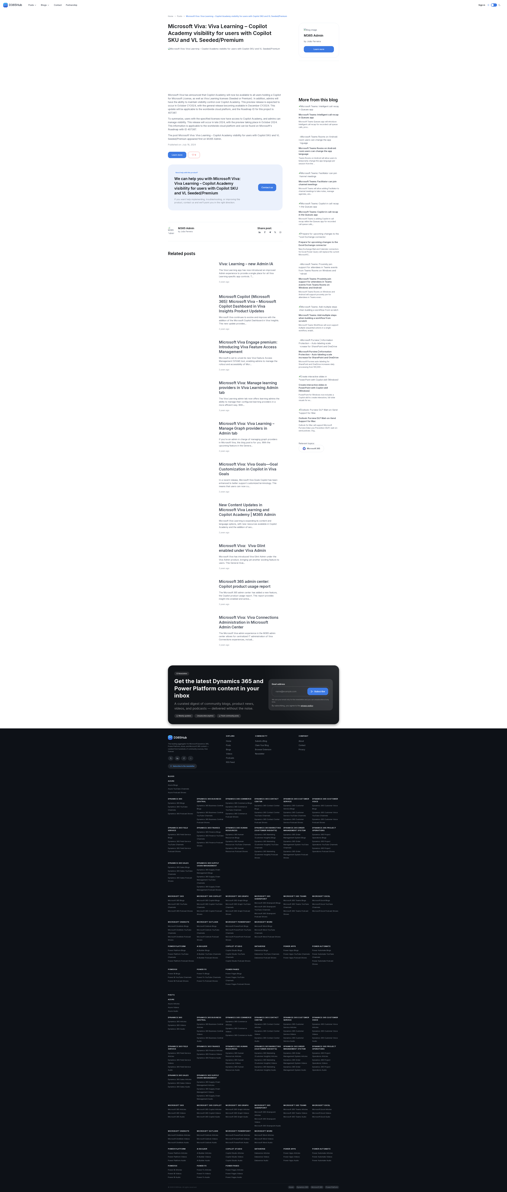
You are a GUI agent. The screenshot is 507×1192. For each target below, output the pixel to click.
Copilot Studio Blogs (234, 950)
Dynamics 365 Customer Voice (325, 800)
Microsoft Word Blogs (263, 926)
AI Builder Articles (204, 1153)
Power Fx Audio (203, 1177)
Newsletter (259, 754)
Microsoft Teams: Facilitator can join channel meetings (318, 183)
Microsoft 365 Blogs (176, 900)
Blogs (44, 5)
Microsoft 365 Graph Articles (238, 1109)
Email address (278, 684)
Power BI (172, 969)
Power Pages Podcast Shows (238, 984)
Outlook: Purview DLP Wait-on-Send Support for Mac (317, 419)
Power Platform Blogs (177, 950)
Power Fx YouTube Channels (209, 977)
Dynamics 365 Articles (177, 1021)
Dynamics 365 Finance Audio (209, 1058)
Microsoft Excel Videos (321, 1113)
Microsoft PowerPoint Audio (237, 1142)
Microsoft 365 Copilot (209, 896)
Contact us (267, 187)
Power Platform (177, 946)
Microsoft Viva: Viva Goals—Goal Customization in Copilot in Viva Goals (248, 469)
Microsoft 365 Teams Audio (294, 1117)
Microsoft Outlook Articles (207, 1135)
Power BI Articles (175, 1170)
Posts (31, 5)
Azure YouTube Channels (178, 789)
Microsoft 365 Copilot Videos (209, 1113)
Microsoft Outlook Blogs (207, 926)
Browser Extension (263, 749)
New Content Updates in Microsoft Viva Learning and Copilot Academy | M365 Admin (247, 510)
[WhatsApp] (280, 232)
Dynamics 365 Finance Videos (209, 1054)
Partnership (71, 5)
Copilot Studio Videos (234, 1157)
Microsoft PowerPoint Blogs (237, 926)
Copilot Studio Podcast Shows (238, 961)
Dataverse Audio (261, 1160)
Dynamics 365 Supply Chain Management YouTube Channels (208, 880)
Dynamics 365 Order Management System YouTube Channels (296, 844)
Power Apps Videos (291, 1157)
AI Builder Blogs (203, 950)
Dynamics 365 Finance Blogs (209, 832)
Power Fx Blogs (203, 973)
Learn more (177, 155)
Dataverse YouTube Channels (267, 954)
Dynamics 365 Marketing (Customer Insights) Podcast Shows (266, 854)
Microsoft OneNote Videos (179, 1139)
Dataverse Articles (262, 1153)
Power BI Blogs (174, 973)
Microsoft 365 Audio (176, 1117)
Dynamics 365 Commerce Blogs (239, 803)
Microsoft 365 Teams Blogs (294, 900)
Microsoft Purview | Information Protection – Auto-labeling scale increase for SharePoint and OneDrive (319, 354)
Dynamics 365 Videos (177, 1025)
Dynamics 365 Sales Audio (179, 1087)
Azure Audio (173, 1011)
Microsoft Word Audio (264, 1142)
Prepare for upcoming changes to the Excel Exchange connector (318, 243)
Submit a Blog (261, 741)
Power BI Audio (174, 1177)
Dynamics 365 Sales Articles (179, 1079)
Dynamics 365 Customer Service (296, 800)
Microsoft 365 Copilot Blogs (208, 900)
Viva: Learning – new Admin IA (246, 264)
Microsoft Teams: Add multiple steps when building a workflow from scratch (318, 318)
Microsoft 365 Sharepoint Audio (268, 1126)
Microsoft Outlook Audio (207, 1142)
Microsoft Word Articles (264, 1135)
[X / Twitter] (170, 758)
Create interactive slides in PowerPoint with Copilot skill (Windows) (313, 388)
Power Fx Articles (204, 1170)
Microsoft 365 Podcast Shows (180, 911)
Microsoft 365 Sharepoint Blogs (268, 903)
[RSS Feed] (190, 758)
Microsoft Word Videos (264, 1139)
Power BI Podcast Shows (178, 981)
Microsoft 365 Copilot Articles (209, 1109)
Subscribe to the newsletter (184, 766)
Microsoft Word (263, 922)
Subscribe (319, 691)
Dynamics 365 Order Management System (294, 829)
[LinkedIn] (259, 232)
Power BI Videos (174, 1173)
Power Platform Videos (177, 1157)
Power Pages (232, 969)
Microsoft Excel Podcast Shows (325, 911)
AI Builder (202, 946)
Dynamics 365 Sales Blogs (179, 867)
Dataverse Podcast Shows (265, 958)
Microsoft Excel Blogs (321, 900)
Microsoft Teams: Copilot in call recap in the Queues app (318, 213)
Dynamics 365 (175, 799)
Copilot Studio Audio (234, 1160)
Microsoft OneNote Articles (179, 1135)
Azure (171, 781)
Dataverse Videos (262, 1157)
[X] (275, 232)
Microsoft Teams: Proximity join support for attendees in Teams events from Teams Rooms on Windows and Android (315, 283)
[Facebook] (265, 232)
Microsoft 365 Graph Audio (237, 1117)
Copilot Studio (234, 946)
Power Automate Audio (321, 1160)
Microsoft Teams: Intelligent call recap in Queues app (319, 116)
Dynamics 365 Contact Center (267, 800)
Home (170, 16)
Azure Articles (174, 1004)
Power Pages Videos (234, 1173)
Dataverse (260, 946)
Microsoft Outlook (207, 922)
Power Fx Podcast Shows (207, 981)
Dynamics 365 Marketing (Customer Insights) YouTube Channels (266, 844)
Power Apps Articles (291, 1153)
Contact (58, 5)
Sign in (481, 5)
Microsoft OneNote (178, 922)
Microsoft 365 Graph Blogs (237, 900)
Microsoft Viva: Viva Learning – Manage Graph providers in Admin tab (246, 428)
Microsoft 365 (313, 448)
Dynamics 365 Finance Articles (209, 1050)
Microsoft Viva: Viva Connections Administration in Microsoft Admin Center (248, 622)
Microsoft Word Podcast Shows (268, 937)
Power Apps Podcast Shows (295, 958)
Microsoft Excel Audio (321, 1117)
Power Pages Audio (234, 1177)
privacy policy (307, 706)
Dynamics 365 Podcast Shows (180, 814)
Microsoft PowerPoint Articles (238, 1135)
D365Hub (15, 5)
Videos (229, 754)
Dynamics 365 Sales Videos (179, 1083)
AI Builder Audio (203, 1160)
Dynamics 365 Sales (178, 863)
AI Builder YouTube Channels (209, 954)
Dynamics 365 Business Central (209, 800)
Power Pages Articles (234, 1170)
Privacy (302, 749)
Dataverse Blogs (261, 950)
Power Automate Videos (322, 1157)
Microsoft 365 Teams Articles (295, 1109)
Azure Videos (173, 1007)
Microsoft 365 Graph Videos (237, 1113)
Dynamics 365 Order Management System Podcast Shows (295, 854)
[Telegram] (270, 232)
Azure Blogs (173, 785)
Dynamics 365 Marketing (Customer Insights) (268, 829)
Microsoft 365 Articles (177, 1109)
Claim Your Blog (262, 745)
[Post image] (192, 273)
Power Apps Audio (291, 1160)
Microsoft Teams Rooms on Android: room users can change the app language (317, 151)
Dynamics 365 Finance (208, 828)
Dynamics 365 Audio (176, 1029)
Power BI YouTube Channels (179, 977)
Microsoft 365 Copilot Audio (208, 1117)
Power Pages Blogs (234, 973)
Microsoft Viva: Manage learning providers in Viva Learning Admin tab (248, 388)
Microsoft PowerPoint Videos (238, 1139)
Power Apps (289, 946)
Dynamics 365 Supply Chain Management (208, 864)
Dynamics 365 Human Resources (237, 829)
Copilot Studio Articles (235, 1153)
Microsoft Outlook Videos (207, 1139)
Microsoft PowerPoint (238, 922)
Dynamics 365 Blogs (176, 803)
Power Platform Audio (177, 1160)
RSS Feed (230, 762)
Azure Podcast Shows (177, 792)
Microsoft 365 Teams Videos (295, 1113)
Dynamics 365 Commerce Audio (239, 1035)
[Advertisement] (225, 72)
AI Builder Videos (204, 1157)
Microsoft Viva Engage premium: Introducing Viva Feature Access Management (248, 347)
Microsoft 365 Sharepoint (262, 897)
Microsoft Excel (321, 896)
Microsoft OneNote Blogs (178, 926)
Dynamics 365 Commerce (239, 799)
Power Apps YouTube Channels (296, 954)
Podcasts (230, 758)
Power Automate (321, 946)
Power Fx (202, 969)
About (301, 741)
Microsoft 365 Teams (294, 896)
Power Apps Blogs (291, 950)
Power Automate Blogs (321, 950)
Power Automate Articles (322, 1153)
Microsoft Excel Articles (322, 1109)
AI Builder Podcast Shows (207, 958)
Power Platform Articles (177, 1153)
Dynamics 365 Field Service (178, 829)
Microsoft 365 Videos (177, 1113)
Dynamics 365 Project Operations (324, 829)
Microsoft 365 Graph (237, 896)
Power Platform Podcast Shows (181, 961)
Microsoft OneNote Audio (178, 1142)
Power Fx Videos (204, 1173)
